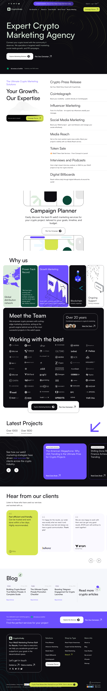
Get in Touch (61, 9)
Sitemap (86, 663)
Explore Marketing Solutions (18, 56)
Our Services (33, 9)
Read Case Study (52, 475)
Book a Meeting (71, 9)
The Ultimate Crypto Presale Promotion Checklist (39, 592)
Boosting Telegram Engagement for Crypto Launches (65, 592)
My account (88, 655)
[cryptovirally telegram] (14, 3)
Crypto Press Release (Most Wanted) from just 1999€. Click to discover (52, 684)
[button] (8, 470)
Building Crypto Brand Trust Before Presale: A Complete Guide (16, 592)
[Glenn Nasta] (67, 326)
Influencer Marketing (51, 646)
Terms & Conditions (11, 684)
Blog (85, 646)
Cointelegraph (49, 659)
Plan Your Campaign (42, 56)
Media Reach (49, 651)
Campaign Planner (90, 9)
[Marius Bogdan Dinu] (70, 326)
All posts (87, 659)
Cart (96, 4)
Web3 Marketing (70, 651)
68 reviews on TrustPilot (17, 68)
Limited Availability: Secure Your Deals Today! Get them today (53, 4)
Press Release (49, 642)
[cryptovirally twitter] (11, 3)
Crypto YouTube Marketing (73, 646)
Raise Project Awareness (72, 642)
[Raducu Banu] (74, 326)
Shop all (67, 654)
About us (44, 9)
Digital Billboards (50, 655)
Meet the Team (87, 326)
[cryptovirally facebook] (9, 3)
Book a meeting (26, 665)
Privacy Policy (20, 684)
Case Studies (52, 9)
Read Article (10, 600)
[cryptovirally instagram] (16, 3)
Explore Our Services (70, 620)
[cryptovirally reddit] (19, 4)
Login (92, 4)
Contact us (12, 665)
